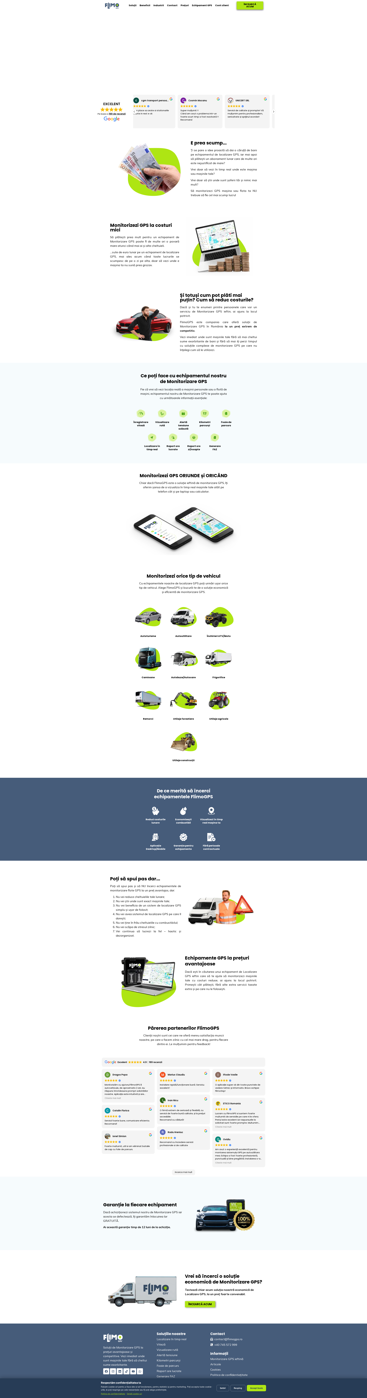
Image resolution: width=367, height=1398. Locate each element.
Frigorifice (218, 677)
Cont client (222, 5)
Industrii (158, 5)
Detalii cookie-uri (134, 1394)
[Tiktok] (126, 1371)
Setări (223, 1388)
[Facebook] (106, 1371)
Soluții (132, 5)
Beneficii (145, 5)
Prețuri (185, 5)
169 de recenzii (117, 113)
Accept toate (256, 1388)
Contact (172, 5)
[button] (273, 111)
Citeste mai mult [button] (240, 124)
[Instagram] (113, 1371)
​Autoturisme (148, 636)
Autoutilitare (183, 636)
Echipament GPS (202, 5)
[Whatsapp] (140, 1371)
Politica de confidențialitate (113, 1394)
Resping (238, 1388)
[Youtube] (133, 1371)
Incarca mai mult (183, 1172)
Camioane (148, 677)
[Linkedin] (120, 1371)
